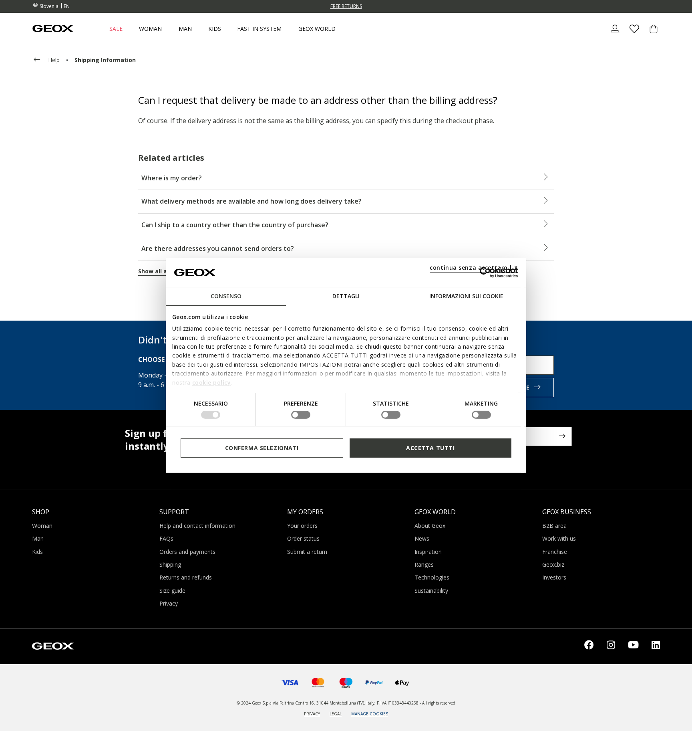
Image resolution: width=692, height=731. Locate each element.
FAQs (166, 538)
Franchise (554, 551)
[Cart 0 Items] (650, 35)
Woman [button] (150, 28)
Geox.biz (553, 564)
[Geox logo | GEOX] (53, 645)
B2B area (554, 525)
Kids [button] (214, 28)
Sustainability (431, 590)
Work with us (559, 538)
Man (38, 538)
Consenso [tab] (226, 296)
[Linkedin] (656, 646)
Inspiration (428, 551)
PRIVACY (312, 714)
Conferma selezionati (262, 448)
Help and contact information (197, 525)
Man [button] (185, 28)
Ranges (424, 564)
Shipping (170, 564)
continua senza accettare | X (474, 267)
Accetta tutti (430, 448)
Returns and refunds (185, 577)
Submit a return (307, 551)
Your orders (302, 525)
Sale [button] (116, 28)
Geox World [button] (317, 28)
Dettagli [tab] (346, 296)
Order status (303, 538)
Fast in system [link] (259, 28)
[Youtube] (633, 646)
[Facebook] (589, 646)
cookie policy (211, 382)
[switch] (300, 415)
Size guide (172, 590)
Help (54, 60)
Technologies (431, 577)
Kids (37, 551)
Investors (554, 577)
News (421, 538)
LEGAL (336, 714)
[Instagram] (611, 646)
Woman (42, 525)
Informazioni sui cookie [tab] (466, 296)
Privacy (168, 603)
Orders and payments (187, 551)
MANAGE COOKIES (369, 714)
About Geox (429, 525)
